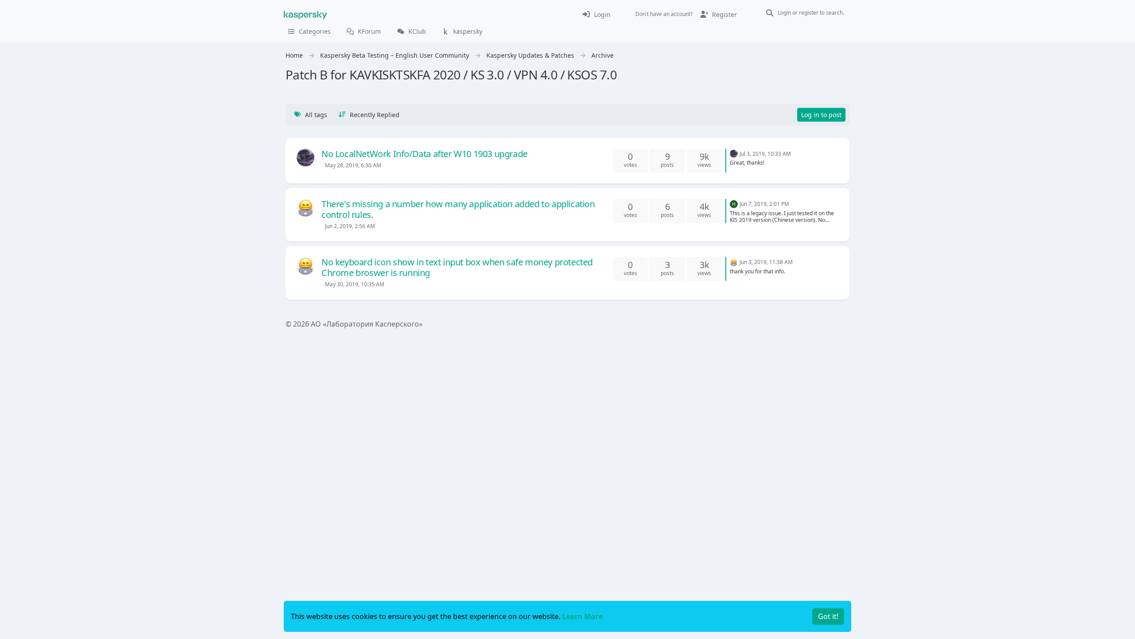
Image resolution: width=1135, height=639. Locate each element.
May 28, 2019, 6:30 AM (353, 165)
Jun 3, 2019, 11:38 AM (766, 262)
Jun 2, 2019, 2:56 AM (350, 226)
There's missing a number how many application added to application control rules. (458, 209)
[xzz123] (305, 208)
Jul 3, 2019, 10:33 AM (765, 154)
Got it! (828, 616)
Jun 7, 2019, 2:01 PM (764, 204)
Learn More (582, 616)
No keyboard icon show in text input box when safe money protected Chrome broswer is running (457, 267)
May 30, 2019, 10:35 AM (354, 284)
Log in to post (821, 114)
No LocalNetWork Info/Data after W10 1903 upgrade (424, 154)
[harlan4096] (305, 157)
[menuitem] (596, 14)
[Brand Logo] (305, 14)
